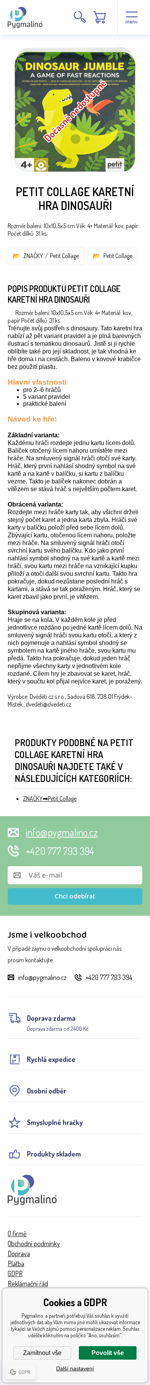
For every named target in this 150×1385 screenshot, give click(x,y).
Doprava (19, 1253)
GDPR (15, 1273)
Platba (16, 1263)
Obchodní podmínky (34, 1243)
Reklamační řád (28, 1283)
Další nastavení (75, 1368)
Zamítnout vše (42, 1353)
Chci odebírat (75, 896)
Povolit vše (108, 1353)
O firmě (17, 1233)
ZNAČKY (33, 256)
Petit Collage (64, 256)
